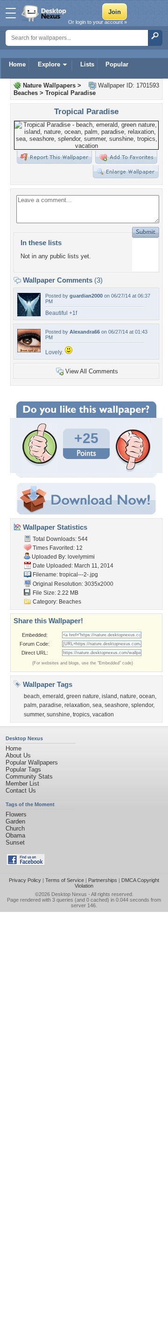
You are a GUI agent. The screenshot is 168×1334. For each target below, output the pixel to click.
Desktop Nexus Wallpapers (44, 13)
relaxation (77, 705)
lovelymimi (81, 557)
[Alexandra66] (29, 350)
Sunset (15, 842)
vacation (103, 714)
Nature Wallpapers (49, 85)
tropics (81, 714)
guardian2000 (86, 296)
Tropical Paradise (70, 92)
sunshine (58, 714)
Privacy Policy (25, 880)
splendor (142, 705)
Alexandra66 (85, 332)
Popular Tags (23, 769)
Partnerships (102, 880)
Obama (15, 835)
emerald (52, 696)
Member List (22, 783)
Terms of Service (64, 880)
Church (15, 828)
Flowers (16, 814)
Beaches (26, 92)
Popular (116, 64)
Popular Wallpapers (32, 762)
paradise (50, 705)
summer (34, 714)
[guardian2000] (29, 314)
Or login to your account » (97, 22)
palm (30, 705)
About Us (18, 755)
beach (32, 696)
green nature (82, 696)
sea (97, 705)
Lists (87, 64)
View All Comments (91, 371)
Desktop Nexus (69, 894)
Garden (15, 821)
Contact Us (21, 790)
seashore (116, 705)
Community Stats (29, 776)
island (109, 696)
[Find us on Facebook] (26, 863)
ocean (147, 696)
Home (17, 64)
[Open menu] (11, 13)
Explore (49, 64)
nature (128, 696)
